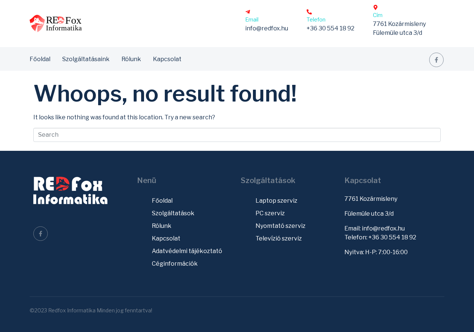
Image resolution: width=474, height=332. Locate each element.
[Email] (247, 11)
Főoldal (40, 59)
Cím (378, 15)
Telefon (316, 19)
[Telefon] (309, 11)
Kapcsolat (167, 59)
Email (251, 19)
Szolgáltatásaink (86, 59)
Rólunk (131, 59)
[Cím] (375, 7)
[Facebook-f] (436, 60)
